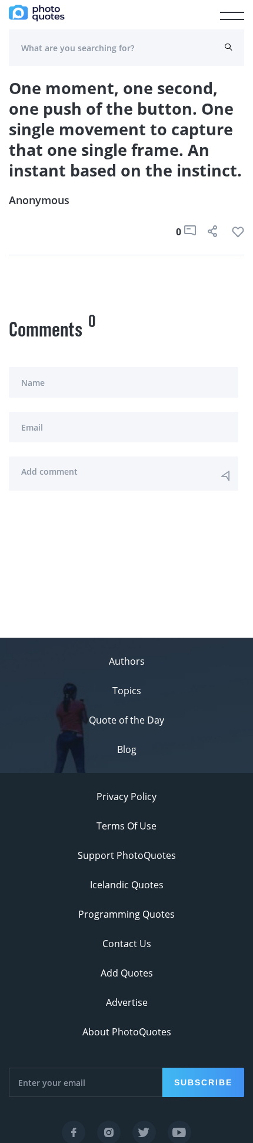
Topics (126, 690)
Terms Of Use (126, 825)
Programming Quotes (126, 914)
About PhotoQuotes (126, 1031)
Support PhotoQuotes (127, 855)
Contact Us (126, 943)
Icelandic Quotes (127, 884)
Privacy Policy (126, 796)
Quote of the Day (126, 720)
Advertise (127, 1002)
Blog (127, 749)
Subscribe (203, 1082)
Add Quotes (127, 973)
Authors (127, 661)
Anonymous (39, 200)
